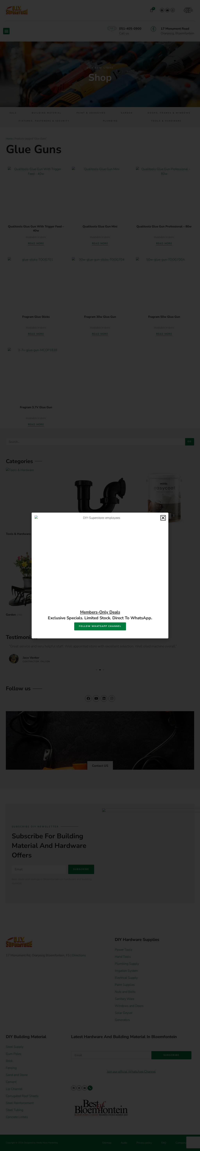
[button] (163, 518)
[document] (100, 575)
